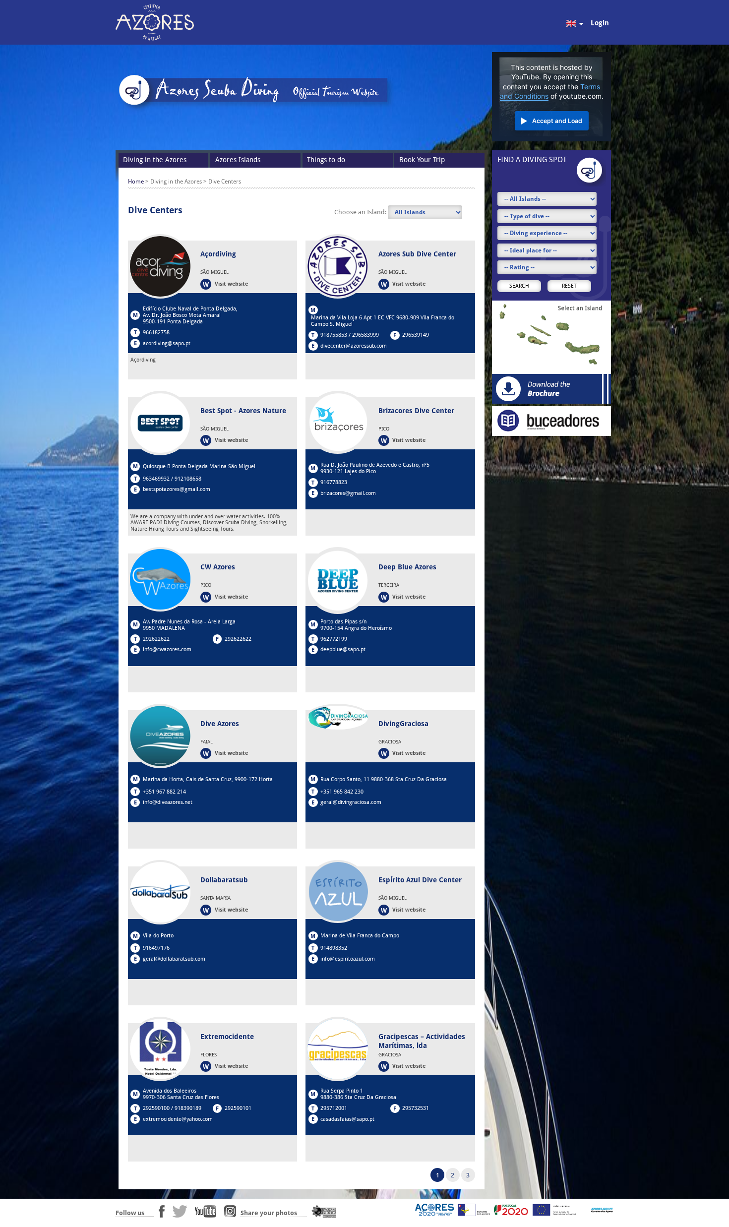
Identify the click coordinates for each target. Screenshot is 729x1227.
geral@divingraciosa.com (350, 802)
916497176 (156, 948)
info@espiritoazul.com (347, 959)
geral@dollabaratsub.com (174, 959)
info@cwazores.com (167, 649)
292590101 (238, 1108)
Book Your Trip (422, 160)
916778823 (333, 482)
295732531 (415, 1108)
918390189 (188, 1108)
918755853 (333, 335)
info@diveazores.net (167, 802)
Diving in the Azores (154, 160)
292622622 (156, 639)
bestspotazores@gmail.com (176, 489)
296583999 (365, 335)
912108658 (188, 479)
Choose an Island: (361, 212)
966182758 (156, 332)
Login (600, 23)
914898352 (333, 948)
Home (136, 181)
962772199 (333, 639)
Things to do (326, 160)
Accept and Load (557, 120)
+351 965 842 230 (342, 792)
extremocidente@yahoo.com (178, 1119)
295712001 (333, 1108)
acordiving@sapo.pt (166, 343)
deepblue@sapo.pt (342, 649)
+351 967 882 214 (164, 792)
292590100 (156, 1108)
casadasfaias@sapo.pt (347, 1119)
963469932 (156, 479)
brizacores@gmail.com (348, 493)
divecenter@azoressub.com (353, 346)
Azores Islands (237, 160)
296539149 (415, 335)
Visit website (231, 284)
